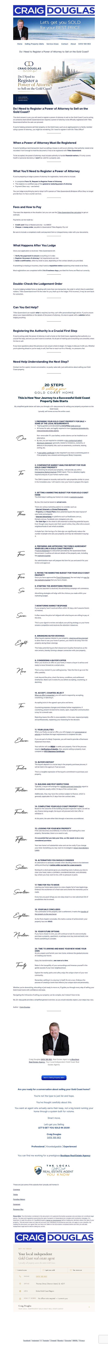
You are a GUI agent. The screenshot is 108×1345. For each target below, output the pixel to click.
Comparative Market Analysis (46, 472)
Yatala (15, 1194)
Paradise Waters (19, 1199)
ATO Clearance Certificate (54, 751)
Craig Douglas (25, 1007)
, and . (52, 509)
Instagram (35, 1340)
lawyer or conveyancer (53, 1220)
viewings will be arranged (78, 638)
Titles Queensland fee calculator (69, 212)
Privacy (82, 1340)
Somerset (16, 1204)
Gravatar (68, 1340)
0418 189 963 (46, 1059)
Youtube (46, 1340)
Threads (53, 1340)
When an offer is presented (44, 695)
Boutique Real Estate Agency (75, 1155)
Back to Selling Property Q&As (54, 1078)
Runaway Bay (18, 1209)
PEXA (53, 747)
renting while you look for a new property (65, 865)
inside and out (75, 426)
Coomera (16, 1189)
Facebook (27, 1340)
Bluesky (60, 1340)
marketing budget (76, 497)
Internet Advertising (43, 517)
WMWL (75, 1340)
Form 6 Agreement (43, 551)
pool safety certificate (46, 453)
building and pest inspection (71, 786)
